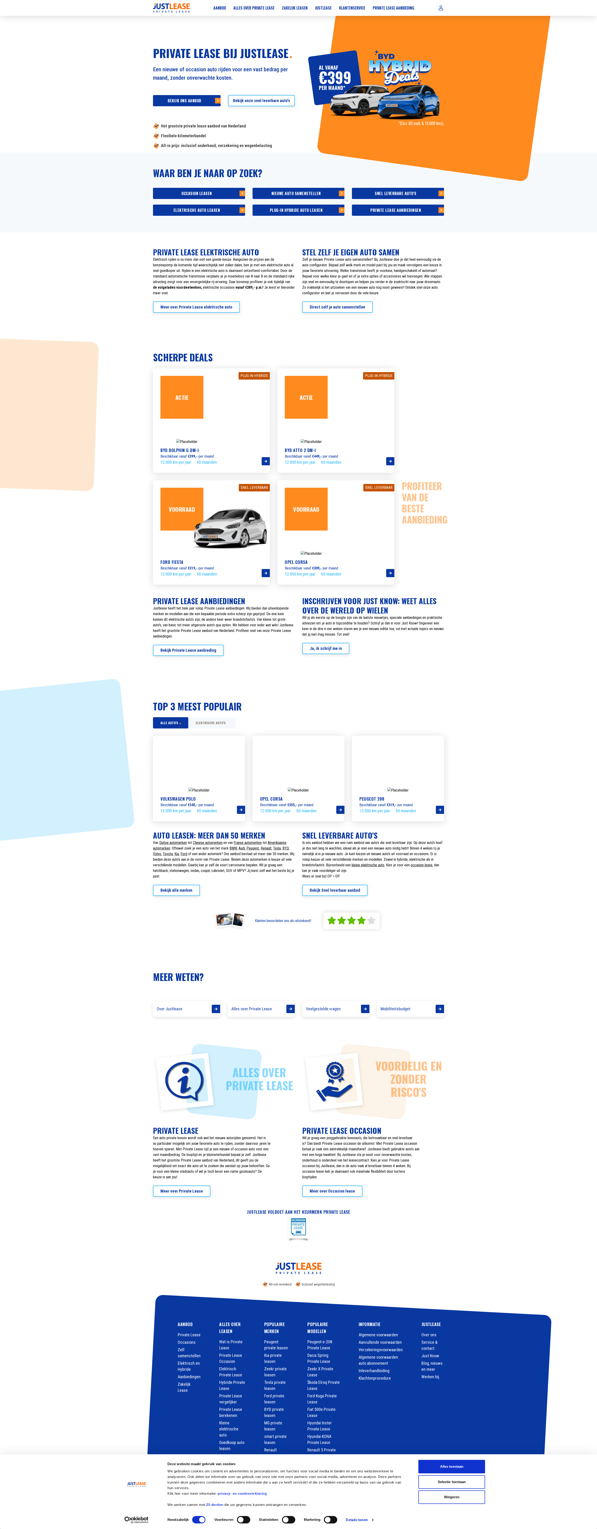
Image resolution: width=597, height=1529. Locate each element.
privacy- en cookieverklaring (242, 1493)
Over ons (429, 1334)
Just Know (430, 1355)
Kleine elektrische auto (228, 1428)
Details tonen (357, 1520)
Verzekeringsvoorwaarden (381, 1349)
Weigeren (452, 1497)
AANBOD (185, 1324)
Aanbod (219, 8)
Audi (242, 848)
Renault (266, 848)
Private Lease (189, 1334)
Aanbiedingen (189, 1376)
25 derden (214, 1505)
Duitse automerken (173, 842)
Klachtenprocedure (375, 1378)
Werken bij (430, 1376)
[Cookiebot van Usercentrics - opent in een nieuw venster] (136, 1519)
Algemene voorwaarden (378, 1334)
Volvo (157, 854)
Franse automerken (248, 842)
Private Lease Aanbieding (393, 8)
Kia (176, 854)
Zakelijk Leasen (295, 8)
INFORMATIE (370, 1324)
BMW (233, 848)
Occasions (187, 1342)
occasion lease (421, 865)
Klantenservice (352, 8)
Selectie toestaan (452, 1482)
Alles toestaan (451, 1466)
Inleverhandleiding (374, 1370)
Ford (183, 854)
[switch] (243, 1519)
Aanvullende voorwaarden (380, 1342)
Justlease (323, 8)
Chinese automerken (207, 842)
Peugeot (252, 848)
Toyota (168, 854)
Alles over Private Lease (253, 8)
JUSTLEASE (431, 1324)
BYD (285, 848)
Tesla (277, 848)
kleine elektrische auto (368, 865)
